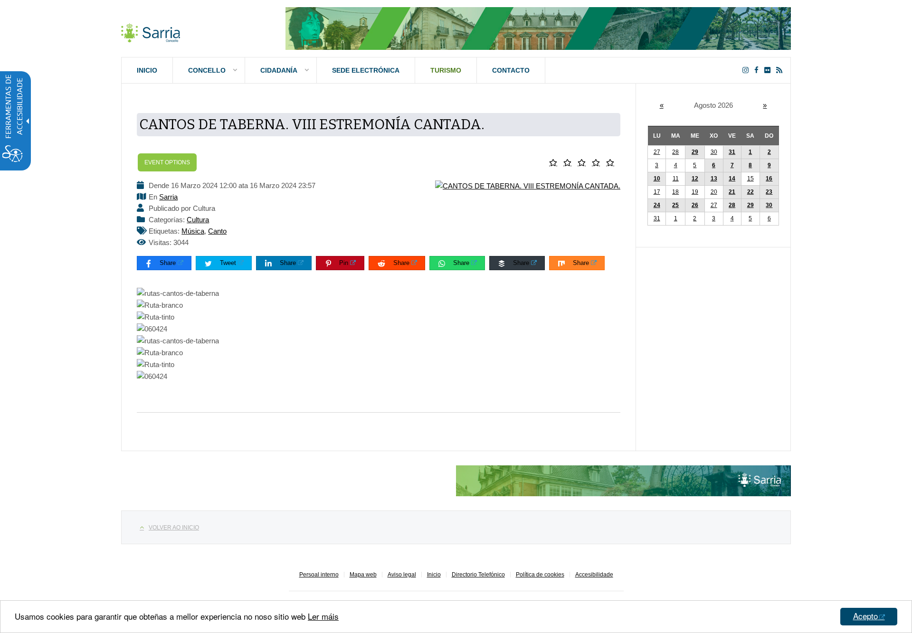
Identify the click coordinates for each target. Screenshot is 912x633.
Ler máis (323, 616)
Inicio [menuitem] (147, 70)
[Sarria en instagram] (747, 70)
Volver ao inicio (174, 527)
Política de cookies (540, 574)
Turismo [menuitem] (445, 70)
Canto (217, 231)
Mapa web (363, 574)
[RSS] (781, 70)
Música (192, 231)
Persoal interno (319, 574)
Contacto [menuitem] (511, 70)
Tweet (228, 262)
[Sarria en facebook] (758, 70)
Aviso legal (402, 574)
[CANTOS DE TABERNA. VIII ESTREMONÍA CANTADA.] (527, 185)
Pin (343, 262)
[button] (555, 162)
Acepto (865, 616)
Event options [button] (167, 162)
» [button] (765, 105)
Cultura (198, 220)
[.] (150, 30)
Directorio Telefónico (478, 574)
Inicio (434, 574)
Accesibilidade (594, 574)
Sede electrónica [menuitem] (365, 70)
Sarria (168, 197)
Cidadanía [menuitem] (278, 70)
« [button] (662, 105)
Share (168, 262)
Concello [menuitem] (207, 70)
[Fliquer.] (769, 70)
